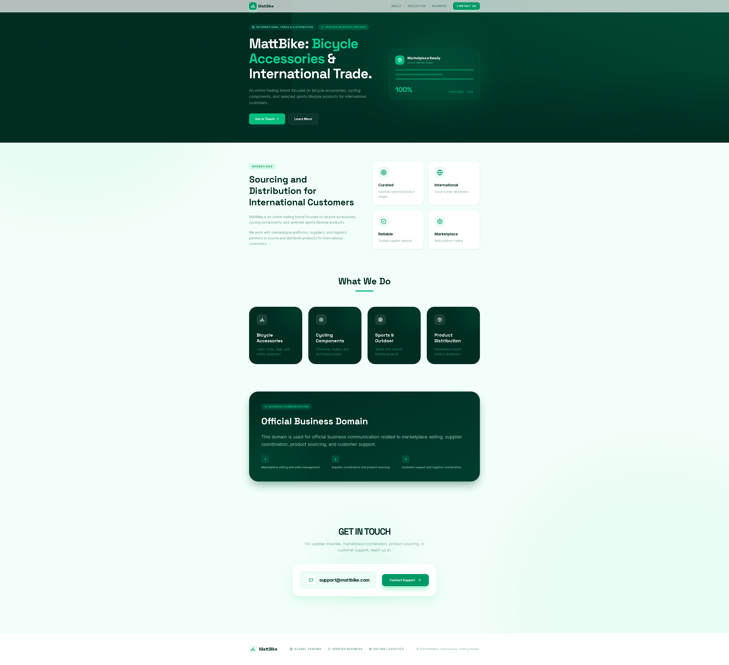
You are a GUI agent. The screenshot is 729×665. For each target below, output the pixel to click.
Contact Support (402, 580)
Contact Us (466, 6)
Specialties (417, 6)
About (396, 6)
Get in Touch (265, 119)
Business (439, 6)
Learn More (303, 119)
